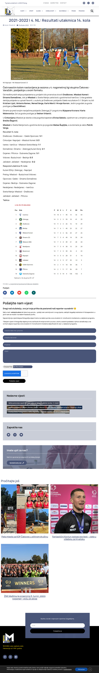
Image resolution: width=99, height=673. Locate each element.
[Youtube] (93, 3)
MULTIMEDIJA (63, 11)
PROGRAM (81, 11)
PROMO (74, 11)
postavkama (68, 669)
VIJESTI (22, 11)
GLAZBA (38, 11)
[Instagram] (88, 3)
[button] (92, 11)
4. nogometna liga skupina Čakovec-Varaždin (23, 284)
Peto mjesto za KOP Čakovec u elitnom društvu (24, 536)
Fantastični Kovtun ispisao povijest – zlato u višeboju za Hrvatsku (74, 538)
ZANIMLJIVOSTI (50, 11)
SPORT (31, 11)
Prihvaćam (81, 669)
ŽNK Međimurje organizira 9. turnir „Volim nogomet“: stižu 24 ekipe (25, 597)
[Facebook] (84, 3)
